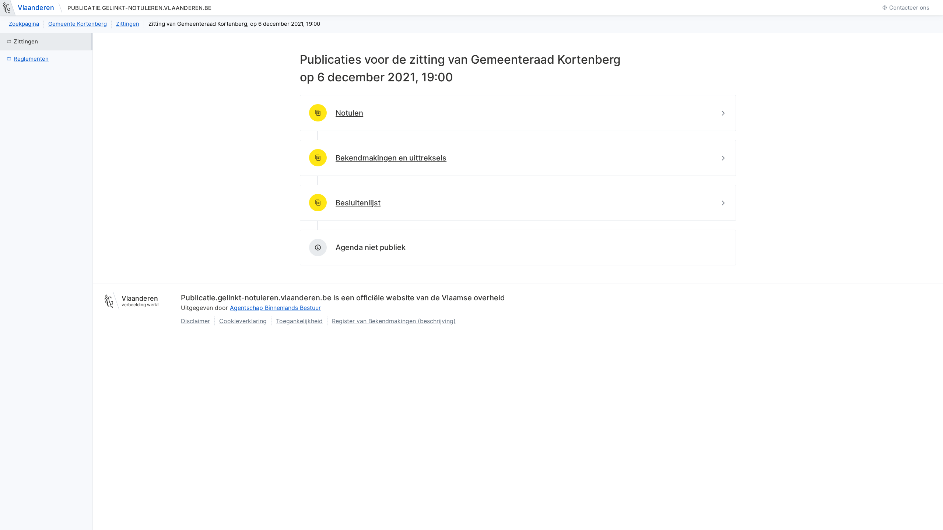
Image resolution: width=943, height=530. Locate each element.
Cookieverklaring (243, 321)
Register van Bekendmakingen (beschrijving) (394, 321)
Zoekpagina (24, 23)
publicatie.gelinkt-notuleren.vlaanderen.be (139, 7)
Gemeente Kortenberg (77, 23)
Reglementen (31, 58)
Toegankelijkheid (299, 321)
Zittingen (127, 23)
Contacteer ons (909, 8)
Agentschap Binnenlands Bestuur (275, 307)
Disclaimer (195, 321)
